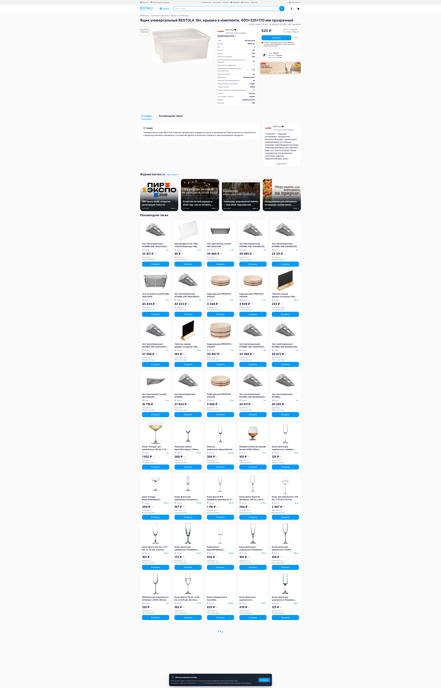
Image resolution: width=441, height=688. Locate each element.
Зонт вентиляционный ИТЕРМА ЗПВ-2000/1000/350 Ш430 (284, 395)
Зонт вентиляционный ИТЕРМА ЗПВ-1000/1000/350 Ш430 (186, 395)
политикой (201, 683)
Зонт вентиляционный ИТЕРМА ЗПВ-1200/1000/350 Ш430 (252, 345)
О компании (206, 2)
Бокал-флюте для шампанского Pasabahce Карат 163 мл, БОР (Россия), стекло (187, 548)
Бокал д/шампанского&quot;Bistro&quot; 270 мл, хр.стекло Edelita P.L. (220, 448)
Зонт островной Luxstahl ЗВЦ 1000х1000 (155, 295)
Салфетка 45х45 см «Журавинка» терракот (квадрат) (218, 648)
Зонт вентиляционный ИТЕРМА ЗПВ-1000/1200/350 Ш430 (155, 245)
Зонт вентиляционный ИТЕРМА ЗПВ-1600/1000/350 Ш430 (188, 295)
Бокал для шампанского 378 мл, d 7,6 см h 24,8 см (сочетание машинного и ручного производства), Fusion (285, 498)
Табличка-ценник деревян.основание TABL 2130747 (283, 295)
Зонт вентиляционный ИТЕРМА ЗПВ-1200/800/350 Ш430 (252, 245)
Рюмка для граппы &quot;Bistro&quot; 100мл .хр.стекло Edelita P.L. (186, 448)
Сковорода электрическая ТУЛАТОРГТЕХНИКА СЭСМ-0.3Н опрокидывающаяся (186, 648)
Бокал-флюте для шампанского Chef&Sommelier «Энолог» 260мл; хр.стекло (251, 598)
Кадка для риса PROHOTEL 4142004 (219, 345)
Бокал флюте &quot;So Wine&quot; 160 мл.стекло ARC (251, 498)
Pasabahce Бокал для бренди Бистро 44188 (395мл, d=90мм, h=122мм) (252, 448)
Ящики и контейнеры (180, 16)
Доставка (217, 2)
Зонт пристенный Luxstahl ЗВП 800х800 (154, 395)
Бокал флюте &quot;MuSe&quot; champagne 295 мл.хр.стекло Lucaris (220, 548)
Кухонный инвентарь (160, 16)
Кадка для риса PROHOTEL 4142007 (219, 295)
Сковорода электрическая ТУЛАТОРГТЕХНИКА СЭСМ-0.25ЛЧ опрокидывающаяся (284, 648)
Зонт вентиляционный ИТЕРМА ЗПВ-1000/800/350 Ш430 (285, 245)
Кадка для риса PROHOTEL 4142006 (219, 395)
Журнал (254, 2)
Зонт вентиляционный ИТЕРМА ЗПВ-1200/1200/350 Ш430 (155, 345)
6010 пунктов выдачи (161, 2)
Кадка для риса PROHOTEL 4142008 (251, 295)
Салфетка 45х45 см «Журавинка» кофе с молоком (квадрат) (249, 648)
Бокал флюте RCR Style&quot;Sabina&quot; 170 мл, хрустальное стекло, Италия (220, 498)
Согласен (264, 680)
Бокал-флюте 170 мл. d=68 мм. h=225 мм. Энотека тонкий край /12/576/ (186, 598)
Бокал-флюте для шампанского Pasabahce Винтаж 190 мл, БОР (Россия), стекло (250, 548)
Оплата (225, 2)
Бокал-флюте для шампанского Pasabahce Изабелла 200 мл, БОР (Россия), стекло (283, 598)
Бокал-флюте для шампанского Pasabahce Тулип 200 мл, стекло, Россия (185, 498)
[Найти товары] (281, 8)
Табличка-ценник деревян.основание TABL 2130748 (186, 345)
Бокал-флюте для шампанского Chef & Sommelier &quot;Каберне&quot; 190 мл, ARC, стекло (285, 548)
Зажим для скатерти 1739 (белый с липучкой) (154, 648)
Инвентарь (144, 16)
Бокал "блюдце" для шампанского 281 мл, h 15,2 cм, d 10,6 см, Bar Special (155, 448)
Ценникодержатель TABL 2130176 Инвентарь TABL (186, 245)
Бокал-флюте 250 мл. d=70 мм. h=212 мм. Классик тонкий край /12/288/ (154, 548)
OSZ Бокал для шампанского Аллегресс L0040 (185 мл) (155, 598)
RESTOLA (230, 30)
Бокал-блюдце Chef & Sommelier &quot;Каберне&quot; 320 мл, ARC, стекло (219, 598)
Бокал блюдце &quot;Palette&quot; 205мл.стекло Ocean (151, 498)
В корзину (276, 38)
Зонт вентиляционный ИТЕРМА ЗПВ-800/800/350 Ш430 (284, 345)
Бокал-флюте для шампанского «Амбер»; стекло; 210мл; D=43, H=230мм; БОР (283, 448)
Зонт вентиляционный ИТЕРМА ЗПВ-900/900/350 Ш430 (252, 395)
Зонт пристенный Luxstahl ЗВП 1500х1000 (219, 245)
